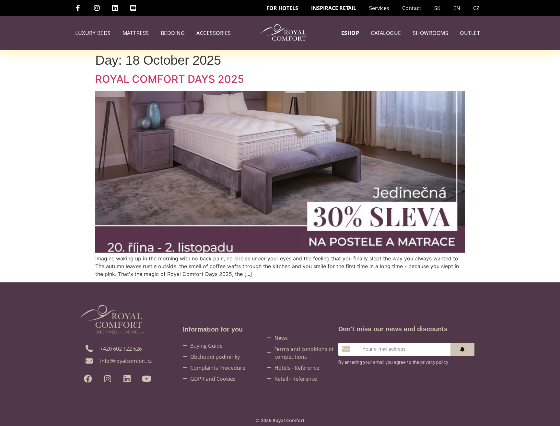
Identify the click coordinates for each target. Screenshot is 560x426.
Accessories (213, 33)
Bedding (173, 33)
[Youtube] (146, 378)
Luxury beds (93, 33)
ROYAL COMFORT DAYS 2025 (169, 79)
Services (379, 8)
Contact (411, 8)
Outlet (470, 33)
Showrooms (431, 33)
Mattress (135, 33)
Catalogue (386, 33)
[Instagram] (107, 378)
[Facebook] (88, 378)
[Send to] (462, 349)
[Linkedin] (127, 378)
